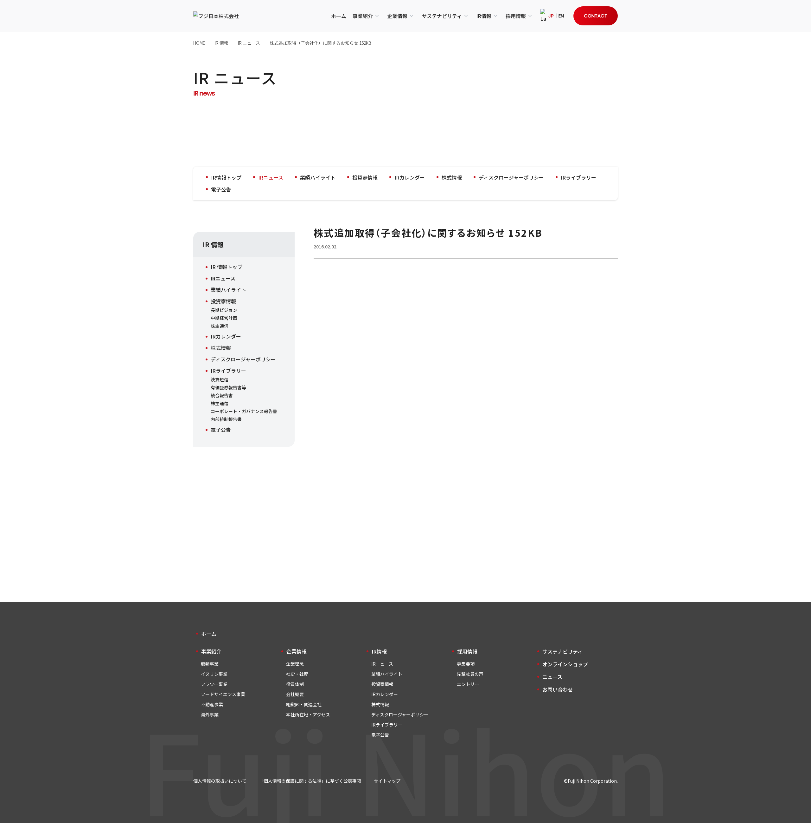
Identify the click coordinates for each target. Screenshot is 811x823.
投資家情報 (365, 177)
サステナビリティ (442, 16)
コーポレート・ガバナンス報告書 (244, 411)
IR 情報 (221, 43)
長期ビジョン (224, 310)
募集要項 (466, 664)
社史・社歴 (297, 674)
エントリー (468, 684)
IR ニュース (249, 43)
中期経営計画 (224, 318)
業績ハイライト (317, 177)
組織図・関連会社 (304, 704)
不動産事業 (212, 704)
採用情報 (516, 16)
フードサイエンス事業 (223, 694)
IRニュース (270, 177)
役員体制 (295, 684)
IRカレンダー (409, 177)
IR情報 (483, 16)
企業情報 (397, 16)
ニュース (552, 677)
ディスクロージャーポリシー (511, 177)
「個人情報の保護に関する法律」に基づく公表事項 (310, 781)
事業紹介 (363, 16)
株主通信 (219, 326)
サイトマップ (387, 781)
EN (561, 15)
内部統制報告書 (226, 419)
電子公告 (221, 189)
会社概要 (295, 694)
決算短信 (219, 379)
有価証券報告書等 (228, 387)
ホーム (338, 16)
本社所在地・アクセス (308, 714)
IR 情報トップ (226, 267)
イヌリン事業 (214, 674)
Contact (595, 15)
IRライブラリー (578, 177)
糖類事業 (210, 664)
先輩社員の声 (470, 674)
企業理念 (295, 664)
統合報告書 (222, 395)
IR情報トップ (226, 177)
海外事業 (210, 714)
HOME (199, 43)
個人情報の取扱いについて (219, 781)
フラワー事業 (214, 684)
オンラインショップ (565, 664)
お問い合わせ (557, 689)
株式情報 (452, 177)
